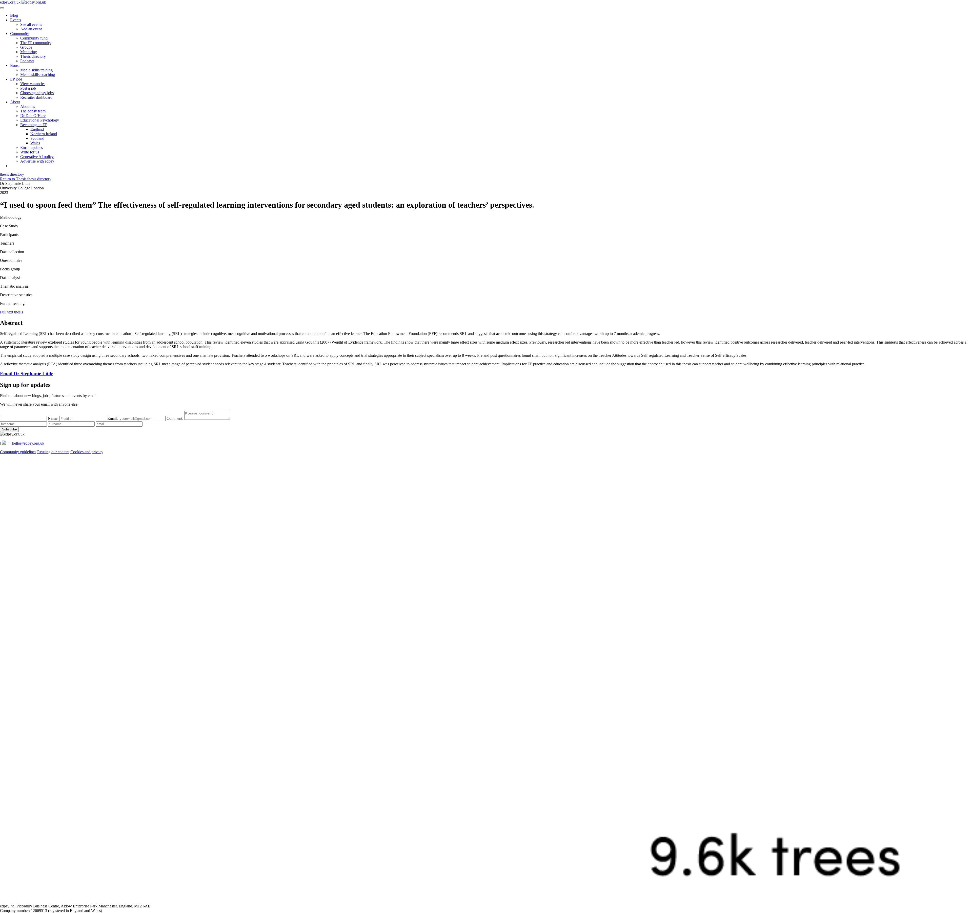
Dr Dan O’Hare (33, 115)
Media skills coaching (37, 74)
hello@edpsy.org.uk (28, 443)
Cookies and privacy (86, 452)
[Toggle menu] (2, 8)
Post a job (28, 88)
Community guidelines (18, 452)
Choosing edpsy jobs (37, 93)
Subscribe (9, 429)
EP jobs (16, 79)
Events (15, 20)
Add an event (31, 29)
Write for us (29, 152)
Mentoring (28, 52)
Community (19, 33)
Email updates (31, 147)
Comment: (175, 418)
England (37, 129)
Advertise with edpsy (37, 161)
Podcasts (27, 61)
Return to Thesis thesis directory (25, 179)
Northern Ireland (43, 134)
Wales (35, 143)
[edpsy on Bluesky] (4, 443)
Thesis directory (33, 56)
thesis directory (12, 174)
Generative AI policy (37, 156)
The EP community (35, 43)
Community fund (34, 38)
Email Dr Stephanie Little (26, 373)
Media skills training (36, 70)
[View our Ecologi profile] (486, 901)
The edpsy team (33, 111)
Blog (14, 15)
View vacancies (32, 84)
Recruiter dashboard (36, 97)
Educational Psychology (39, 120)
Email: (113, 418)
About (15, 102)
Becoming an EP (33, 125)
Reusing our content (53, 452)
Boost (14, 65)
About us (27, 106)
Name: (53, 418)
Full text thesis (11, 312)
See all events (31, 24)
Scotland (37, 138)
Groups (26, 47)
